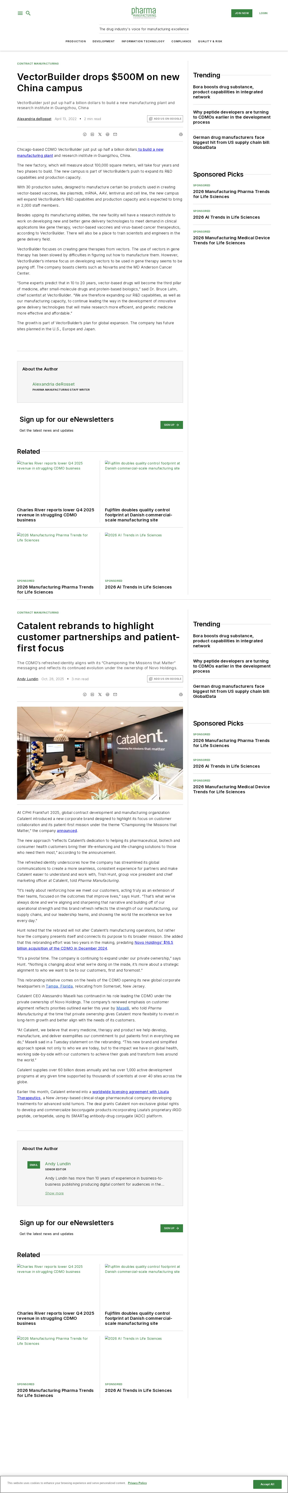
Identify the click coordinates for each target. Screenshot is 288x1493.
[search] (28, 13)
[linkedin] (92, 134)
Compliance (181, 41)
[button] (20, 13)
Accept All (267, 1484)
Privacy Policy (137, 1483)
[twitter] (100, 134)
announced (67, 830)
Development (104, 41)
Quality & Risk (210, 41)
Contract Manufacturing (38, 63)
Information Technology (143, 41)
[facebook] (85, 134)
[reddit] (107, 134)
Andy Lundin (27, 679)
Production (76, 41)
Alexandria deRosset (34, 119)
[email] (115, 134)
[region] (144, 1484)
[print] (181, 134)
